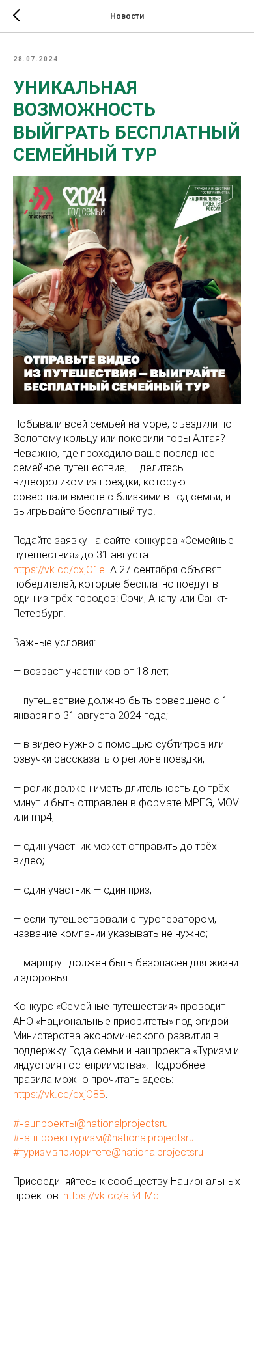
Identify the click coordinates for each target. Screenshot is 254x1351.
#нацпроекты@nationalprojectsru (90, 1123)
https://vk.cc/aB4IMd (111, 1196)
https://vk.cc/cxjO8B (59, 1094)
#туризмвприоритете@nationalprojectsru (108, 1152)
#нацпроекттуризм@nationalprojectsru (103, 1138)
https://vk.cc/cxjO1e (59, 570)
